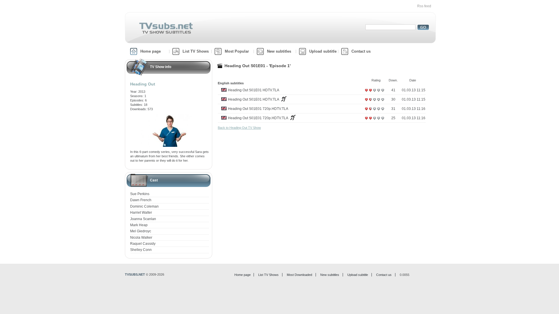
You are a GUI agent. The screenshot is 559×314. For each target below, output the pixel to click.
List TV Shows (196, 51)
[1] (366, 92)
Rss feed (424, 6)
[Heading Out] (170, 116)
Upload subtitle (323, 51)
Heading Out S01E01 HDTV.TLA (253, 90)
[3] (374, 92)
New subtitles (279, 51)
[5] (383, 92)
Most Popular (237, 51)
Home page (150, 51)
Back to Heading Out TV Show (239, 127)
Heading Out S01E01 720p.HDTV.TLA (258, 109)
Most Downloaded (299, 274)
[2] (370, 92)
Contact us (361, 51)
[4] (378, 92)
